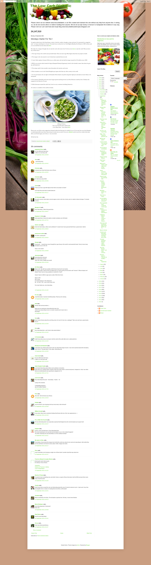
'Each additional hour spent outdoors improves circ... (103, 102)
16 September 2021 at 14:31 (41, 518)
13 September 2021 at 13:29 (41, 323)
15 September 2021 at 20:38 (41, 509)
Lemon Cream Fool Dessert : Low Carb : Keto (103, 143)
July (101, 266)
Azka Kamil (38, 355)
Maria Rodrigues (39, 504)
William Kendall (38, 411)
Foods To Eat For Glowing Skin (103, 178)
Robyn (102, 313)
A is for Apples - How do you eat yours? (103, 200)
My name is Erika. (39, 440)
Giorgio (36, 242)
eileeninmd (37, 255)
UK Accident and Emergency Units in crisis (115, 145)
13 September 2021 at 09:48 (41, 250)
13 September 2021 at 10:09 (41, 262)
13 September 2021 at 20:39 (41, 406)
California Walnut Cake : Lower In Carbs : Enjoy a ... (103, 218)
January (102, 278)
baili (36, 303)
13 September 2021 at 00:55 (41, 172)
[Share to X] (57, 141)
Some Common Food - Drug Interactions (103, 172)
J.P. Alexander (38, 197)
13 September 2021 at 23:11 (41, 435)
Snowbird (37, 495)
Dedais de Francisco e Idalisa (42, 467)
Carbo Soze (103, 308)
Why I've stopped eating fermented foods (114, 156)
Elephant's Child (39, 216)
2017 (100, 287)
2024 (100, 82)
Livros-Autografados (39, 468)
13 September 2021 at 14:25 (41, 341)
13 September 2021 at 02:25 (41, 202)
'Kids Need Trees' (102, 161)
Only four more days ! (103, 119)
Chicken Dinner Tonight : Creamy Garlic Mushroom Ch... (103, 184)
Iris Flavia (37, 267)
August (102, 264)
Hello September (103, 261)
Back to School (103, 230)
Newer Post (34, 533)
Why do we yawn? (102, 139)
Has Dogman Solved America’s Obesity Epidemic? (114, 112)
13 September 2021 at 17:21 (41, 373)
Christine (37, 168)
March (101, 274)
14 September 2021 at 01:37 (41, 454)
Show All (118, 160)
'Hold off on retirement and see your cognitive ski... (103, 125)
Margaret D (37, 207)
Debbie (36, 402)
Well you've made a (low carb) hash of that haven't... (103, 166)
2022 (100, 86)
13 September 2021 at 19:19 (41, 397)
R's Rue (37, 294)
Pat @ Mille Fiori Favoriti (41, 420)
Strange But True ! (103, 108)
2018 (100, 285)
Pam (36, 393)
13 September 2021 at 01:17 (41, 192)
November (102, 92)
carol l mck (37, 377)
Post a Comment (37, 530)
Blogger (88, 545)
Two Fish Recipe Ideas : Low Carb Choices (103, 250)
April (101, 272)
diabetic (71, 132)
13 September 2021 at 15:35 (41, 351)
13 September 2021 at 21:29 (41, 415)
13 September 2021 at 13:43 (41, 332)
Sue (36, 318)
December (102, 89)
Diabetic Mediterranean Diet (114, 108)
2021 (100, 88)
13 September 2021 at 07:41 (41, 220)
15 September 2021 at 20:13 (41, 499)
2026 (100, 77)
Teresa (36, 523)
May (101, 270)
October (102, 94)
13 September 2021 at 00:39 (41, 154)
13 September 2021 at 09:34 (41, 237)
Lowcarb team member (105, 310)
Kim (36, 328)
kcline (78, 545)
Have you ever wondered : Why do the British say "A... (103, 225)
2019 (100, 283)
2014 (100, 293)
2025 (100, 79)
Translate (116, 82)
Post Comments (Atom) (42, 535)
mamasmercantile (39, 233)
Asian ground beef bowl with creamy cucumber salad (114, 121)
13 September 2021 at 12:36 (41, 298)
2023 (100, 84)
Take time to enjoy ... (103, 195)
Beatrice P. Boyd (39, 475)
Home (61, 533)
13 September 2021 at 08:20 (41, 229)
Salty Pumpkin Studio (40, 366)
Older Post (89, 533)
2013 (100, 295)
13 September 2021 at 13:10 (41, 313)
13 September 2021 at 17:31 (41, 389)
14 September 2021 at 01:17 (41, 445)
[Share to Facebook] (58, 141)
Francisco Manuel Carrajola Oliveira (44, 459)
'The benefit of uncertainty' (103, 148)
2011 (100, 299)
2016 (100, 289)
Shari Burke (38, 514)
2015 (100, 291)
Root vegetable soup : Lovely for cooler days (103, 204)
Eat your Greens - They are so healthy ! (103, 256)
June (101, 268)
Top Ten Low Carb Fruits (103, 131)
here (69, 127)
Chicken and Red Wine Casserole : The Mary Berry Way (103, 235)
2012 (100, 297)
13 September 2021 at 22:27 (41, 424)
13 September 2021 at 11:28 (41, 290)
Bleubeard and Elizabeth (41, 345)
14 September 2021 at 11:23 (41, 470)
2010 (100, 301)
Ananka (37, 485)
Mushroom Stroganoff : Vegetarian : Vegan (103, 152)
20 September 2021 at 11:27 (41, 527)
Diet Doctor (113, 119)
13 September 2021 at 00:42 (41, 163)
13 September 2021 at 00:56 (41, 181)
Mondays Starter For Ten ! (103, 192)
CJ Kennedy (38, 337)
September (102, 96)
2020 (100, 281)
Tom (36, 159)
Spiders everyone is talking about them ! (103, 210)
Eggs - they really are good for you (103, 135)
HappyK (37, 428)
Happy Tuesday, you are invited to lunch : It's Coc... (103, 114)
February (102, 276)
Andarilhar (37, 465)
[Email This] (53, 141)
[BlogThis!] (55, 141)
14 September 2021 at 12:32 (41, 480)
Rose (36, 450)
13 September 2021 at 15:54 (41, 361)
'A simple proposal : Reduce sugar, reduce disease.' (103, 242)
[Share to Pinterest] (60, 141)
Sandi (36, 185)
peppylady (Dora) (39, 149)
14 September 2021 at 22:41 (41, 490)
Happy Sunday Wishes (103, 157)
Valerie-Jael (38, 224)
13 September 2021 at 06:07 (41, 211)
